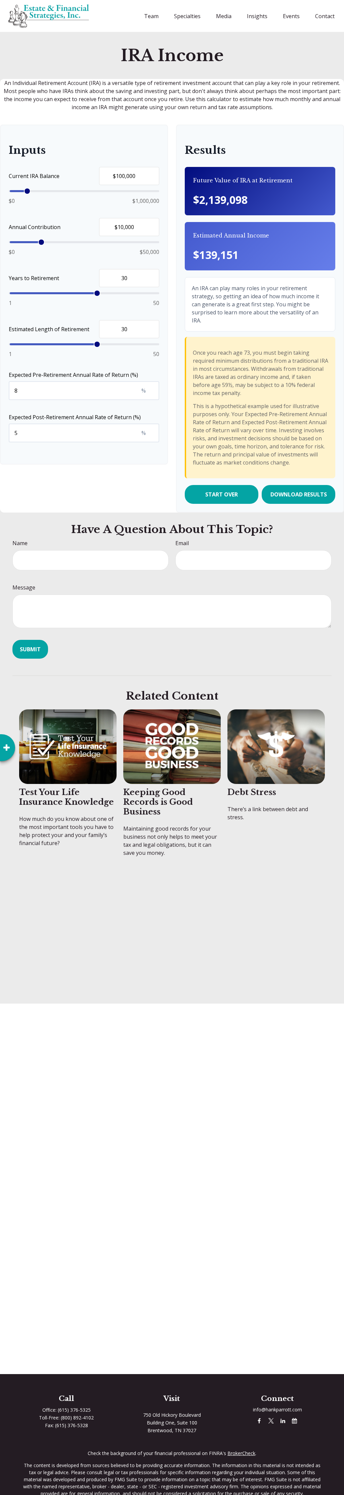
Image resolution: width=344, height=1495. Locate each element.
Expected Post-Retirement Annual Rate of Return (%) (75, 417)
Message (23, 587)
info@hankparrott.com (277, 1409)
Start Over (221, 494)
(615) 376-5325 (74, 1410)
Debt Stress (251, 792)
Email (182, 543)
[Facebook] (259, 1420)
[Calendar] (294, 1420)
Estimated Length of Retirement (49, 329)
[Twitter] (270, 1420)
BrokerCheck (241, 1453)
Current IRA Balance (34, 176)
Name (20, 543)
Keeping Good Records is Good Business (158, 802)
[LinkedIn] (282, 1420)
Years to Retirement (34, 278)
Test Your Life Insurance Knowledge (66, 797)
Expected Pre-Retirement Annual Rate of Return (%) (73, 375)
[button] (151, 16)
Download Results (298, 494)
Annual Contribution (34, 227)
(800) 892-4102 (77, 1417)
